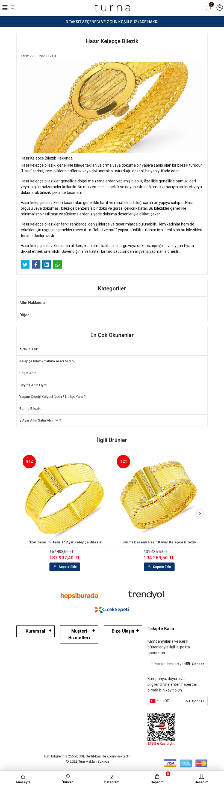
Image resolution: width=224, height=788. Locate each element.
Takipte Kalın (161, 628)
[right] (200, 514)
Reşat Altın (27, 373)
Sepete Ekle (68, 567)
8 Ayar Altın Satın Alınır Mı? (40, 420)
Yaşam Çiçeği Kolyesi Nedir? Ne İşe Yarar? (52, 397)
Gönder (198, 664)
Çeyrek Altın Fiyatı (33, 385)
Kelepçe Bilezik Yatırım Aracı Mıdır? (47, 361)
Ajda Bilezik (28, 349)
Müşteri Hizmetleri (79, 634)
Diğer (24, 315)
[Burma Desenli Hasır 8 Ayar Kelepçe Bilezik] (159, 496)
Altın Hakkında (32, 302)
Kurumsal (35, 631)
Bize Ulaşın (123, 631)
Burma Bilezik (30, 409)
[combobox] (154, 701)
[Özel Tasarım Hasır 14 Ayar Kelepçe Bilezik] (65, 496)
